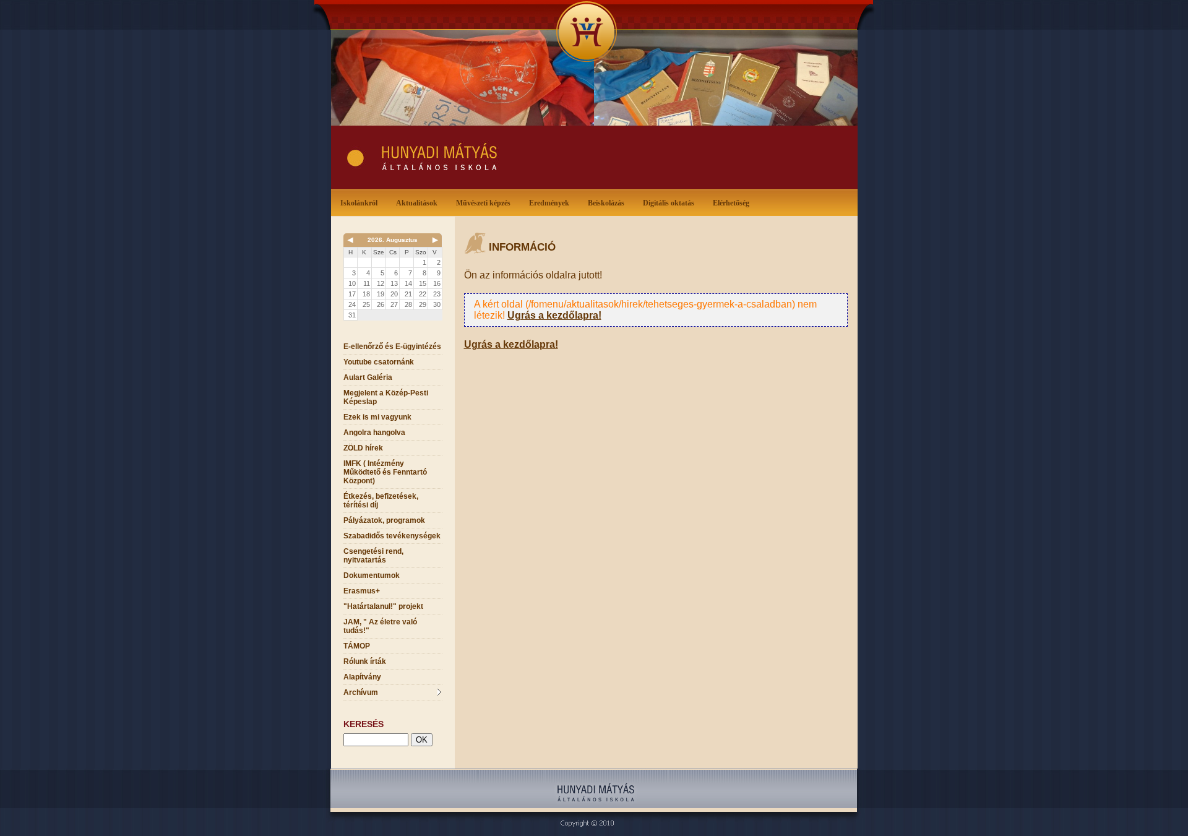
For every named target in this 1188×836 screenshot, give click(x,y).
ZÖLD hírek (363, 448)
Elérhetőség (731, 203)
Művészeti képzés (483, 203)
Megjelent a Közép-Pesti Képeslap (385, 397)
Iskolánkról (358, 203)
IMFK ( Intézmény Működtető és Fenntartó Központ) (385, 472)
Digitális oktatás (668, 203)
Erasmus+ (361, 591)
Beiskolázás (606, 203)
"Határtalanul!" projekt (383, 606)
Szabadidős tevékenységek (392, 536)
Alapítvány (362, 677)
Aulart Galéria (367, 377)
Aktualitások (416, 203)
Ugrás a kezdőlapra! (554, 315)
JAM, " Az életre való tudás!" (380, 626)
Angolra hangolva (374, 432)
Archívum (360, 692)
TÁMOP (356, 646)
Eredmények (549, 203)
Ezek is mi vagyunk (377, 417)
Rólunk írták (364, 661)
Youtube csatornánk (378, 362)
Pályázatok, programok (384, 520)
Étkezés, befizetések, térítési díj (380, 500)
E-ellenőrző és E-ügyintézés (392, 346)
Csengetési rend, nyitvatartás (373, 555)
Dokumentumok (371, 575)
